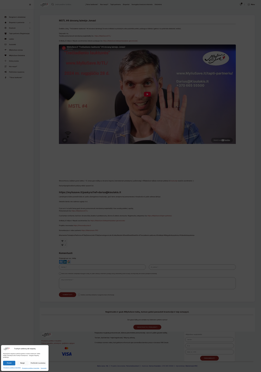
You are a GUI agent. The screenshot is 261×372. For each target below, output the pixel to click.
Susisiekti (43, 368)
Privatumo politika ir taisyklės (12, 367)
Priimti (9, 363)
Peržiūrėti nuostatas (38, 363)
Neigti (22, 363)
